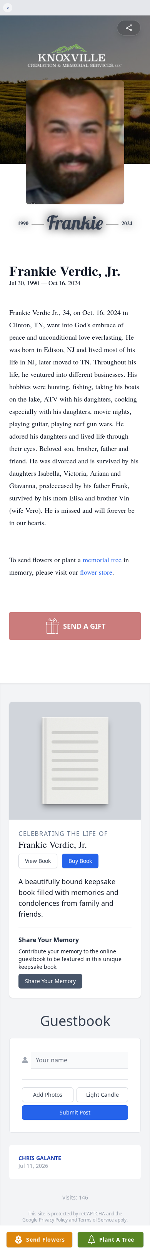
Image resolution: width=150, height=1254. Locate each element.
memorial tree (102, 559)
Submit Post (75, 1112)
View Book (38, 860)
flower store (96, 572)
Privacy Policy (53, 1220)
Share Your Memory (50, 981)
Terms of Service (96, 1220)
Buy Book (80, 860)
